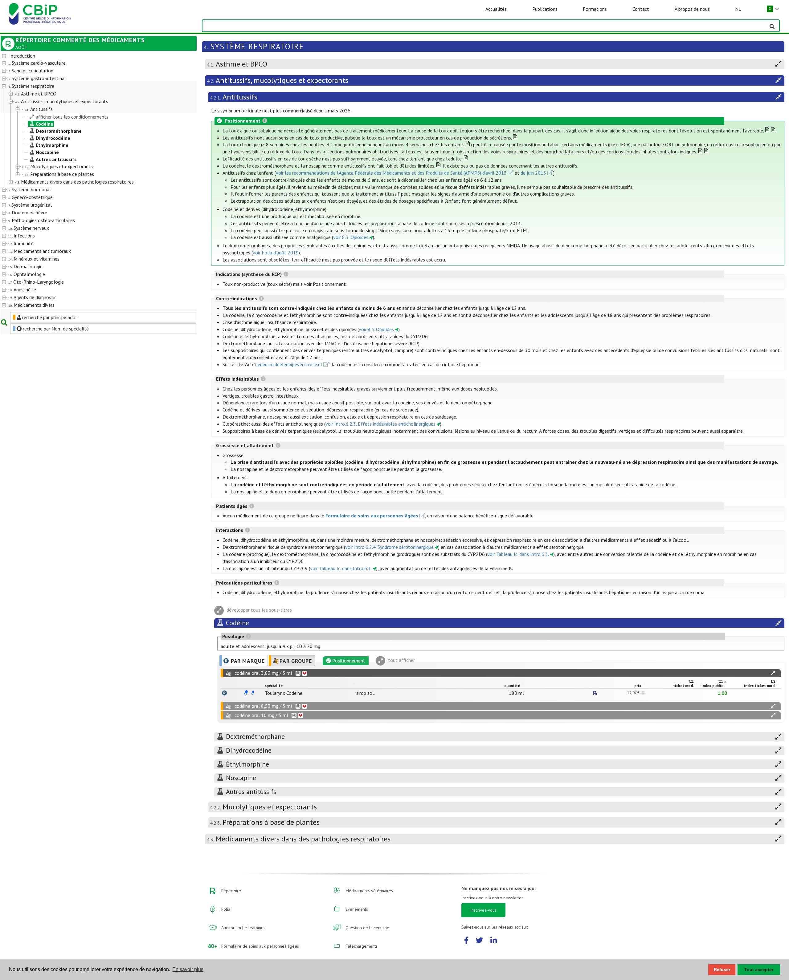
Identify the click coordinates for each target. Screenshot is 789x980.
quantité (512, 685)
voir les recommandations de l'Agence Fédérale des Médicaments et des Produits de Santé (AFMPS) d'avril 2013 (391, 173)
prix (637, 685)
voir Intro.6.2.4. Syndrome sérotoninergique (389, 547)
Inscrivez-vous (483, 910)
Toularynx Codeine (283, 693)
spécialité (274, 685)
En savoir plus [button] (187, 969)
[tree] (91, 180)
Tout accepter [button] (758, 969)
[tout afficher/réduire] (773, 673)
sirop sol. (365, 692)
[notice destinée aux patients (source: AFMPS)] (252, 693)
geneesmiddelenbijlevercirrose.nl (288, 364)
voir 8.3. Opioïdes (350, 237)
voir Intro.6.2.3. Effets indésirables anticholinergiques (380, 424)
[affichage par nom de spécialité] (224, 692)
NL (738, 9)
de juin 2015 (533, 173)
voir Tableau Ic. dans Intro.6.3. (518, 554)
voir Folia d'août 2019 (276, 252)
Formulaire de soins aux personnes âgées (371, 515)
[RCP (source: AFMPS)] (246, 693)
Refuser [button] (722, 969)
